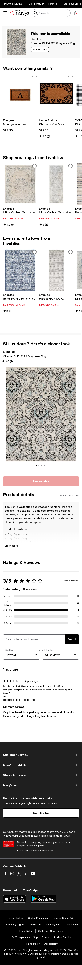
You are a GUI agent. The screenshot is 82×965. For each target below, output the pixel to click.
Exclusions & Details (28, 850)
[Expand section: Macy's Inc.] (41, 785)
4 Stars (7, 603)
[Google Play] (43, 899)
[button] (41, 419)
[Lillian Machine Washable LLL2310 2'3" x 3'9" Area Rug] (20, 184)
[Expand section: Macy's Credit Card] (41, 765)
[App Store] (14, 899)
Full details (40, 49)
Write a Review (71, 580)
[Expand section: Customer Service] (41, 755)
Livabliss (36, 39)
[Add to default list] (34, 77)
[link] (20, 125)
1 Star (7, 623)
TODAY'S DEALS (13, 3)
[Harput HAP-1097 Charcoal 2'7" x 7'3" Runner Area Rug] (56, 270)
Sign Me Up (41, 812)
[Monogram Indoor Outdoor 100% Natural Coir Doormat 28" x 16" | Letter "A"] (20, 95)
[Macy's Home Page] (19, 13)
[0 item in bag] (76, 13)
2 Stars (7, 616)
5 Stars (7, 595)
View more (11, 545)
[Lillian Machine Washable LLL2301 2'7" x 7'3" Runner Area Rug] (56, 184)
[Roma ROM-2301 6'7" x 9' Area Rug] (20, 270)
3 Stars (7, 609)
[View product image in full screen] (8, 456)
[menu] (5, 13)
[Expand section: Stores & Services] (41, 775)
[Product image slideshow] (41, 419)
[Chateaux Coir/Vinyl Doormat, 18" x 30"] (56, 95)
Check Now (46, 850)
